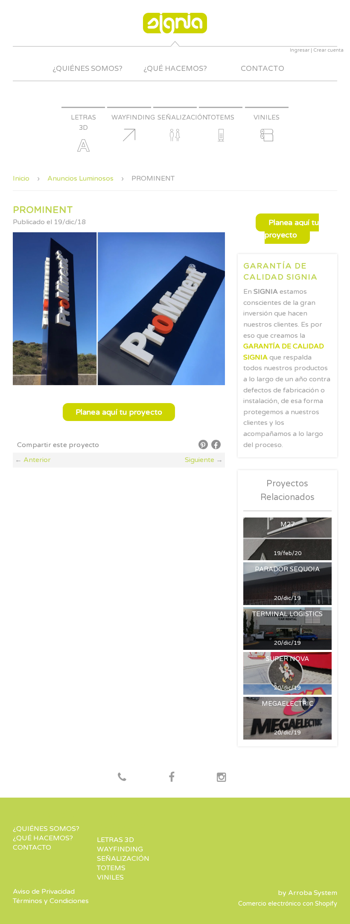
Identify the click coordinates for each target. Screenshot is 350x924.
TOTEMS (111, 868)
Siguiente (199, 460)
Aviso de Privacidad (44, 891)
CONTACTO (262, 68)
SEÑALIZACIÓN (123, 858)
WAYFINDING (120, 849)
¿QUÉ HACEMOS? (175, 68)
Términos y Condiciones (51, 901)
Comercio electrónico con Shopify (287, 903)
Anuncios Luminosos (80, 178)
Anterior (37, 460)
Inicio (21, 178)
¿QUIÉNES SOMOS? (87, 68)
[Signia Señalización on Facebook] (122, 778)
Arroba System (312, 893)
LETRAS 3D (115, 840)
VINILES (110, 877)
